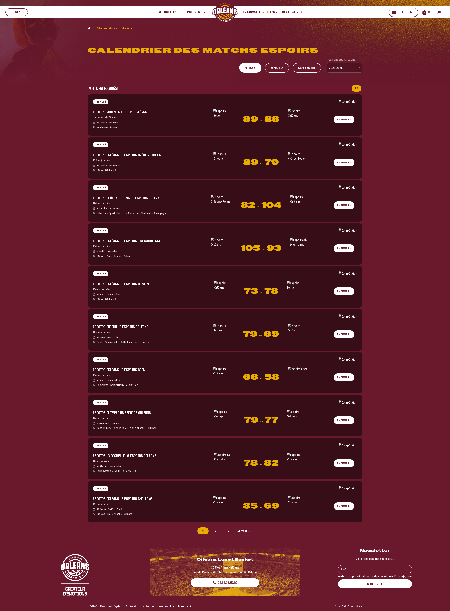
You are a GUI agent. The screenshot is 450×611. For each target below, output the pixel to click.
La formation (253, 12)
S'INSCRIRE (375, 584)
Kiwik (358, 606)
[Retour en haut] (442, 603)
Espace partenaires (284, 12)
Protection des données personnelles (150, 606)
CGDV (93, 606)
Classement (307, 67)
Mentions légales (111, 606)
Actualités (168, 12)
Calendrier (196, 12)
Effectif (277, 67)
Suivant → (243, 530)
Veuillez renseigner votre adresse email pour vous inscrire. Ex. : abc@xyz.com (375, 576)
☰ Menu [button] (16, 12)
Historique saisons (341, 59)
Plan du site (185, 606)
